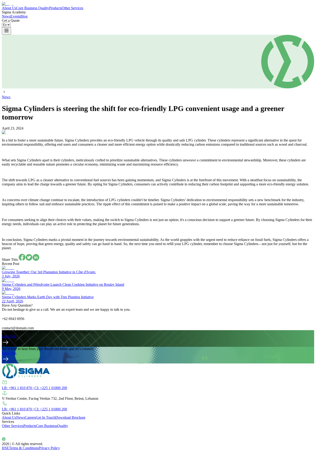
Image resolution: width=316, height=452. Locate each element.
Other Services (72, 8)
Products (55, 8)
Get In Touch (45, 417)
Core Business (26, 8)
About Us (9, 8)
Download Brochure (70, 417)
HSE (5, 448)
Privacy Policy (49, 448)
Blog (24, 16)
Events (15, 16)
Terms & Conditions (24, 448)
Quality (43, 8)
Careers (30, 417)
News (6, 16)
